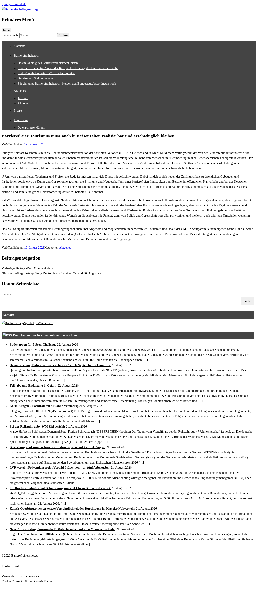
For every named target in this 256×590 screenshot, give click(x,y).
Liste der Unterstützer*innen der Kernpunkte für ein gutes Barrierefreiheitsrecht (68, 68)
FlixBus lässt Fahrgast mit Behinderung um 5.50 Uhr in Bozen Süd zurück (60, 488)
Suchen (6, 294)
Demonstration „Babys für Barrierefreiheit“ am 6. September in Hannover (60, 365)
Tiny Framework (26, 576)
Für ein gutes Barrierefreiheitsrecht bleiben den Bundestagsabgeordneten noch (67, 83)
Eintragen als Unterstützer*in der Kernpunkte (46, 73)
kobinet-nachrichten (63, 335)
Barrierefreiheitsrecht (27, 55)
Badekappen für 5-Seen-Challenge (33, 344)
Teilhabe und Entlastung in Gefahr (33, 385)
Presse (18, 110)
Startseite (19, 46)
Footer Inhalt (11, 566)
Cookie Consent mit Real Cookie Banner (27, 581)
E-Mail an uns (44, 323)
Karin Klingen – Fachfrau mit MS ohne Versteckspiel (46, 406)
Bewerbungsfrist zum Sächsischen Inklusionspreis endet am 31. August (57, 447)
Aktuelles (20, 90)
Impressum (21, 120)
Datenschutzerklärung (31, 127)
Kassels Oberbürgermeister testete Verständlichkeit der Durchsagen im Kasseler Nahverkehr (72, 508)
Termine (23, 98)
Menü (6, 30)
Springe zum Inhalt (14, 4)
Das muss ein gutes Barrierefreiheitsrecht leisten (48, 63)
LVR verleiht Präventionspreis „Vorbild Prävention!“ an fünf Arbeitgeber (60, 467)
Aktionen (23, 103)
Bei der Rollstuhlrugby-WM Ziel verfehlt (37, 426)
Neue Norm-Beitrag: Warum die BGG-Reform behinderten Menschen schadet (62, 529)
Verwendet (9, 576)
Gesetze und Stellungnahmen (36, 78)
